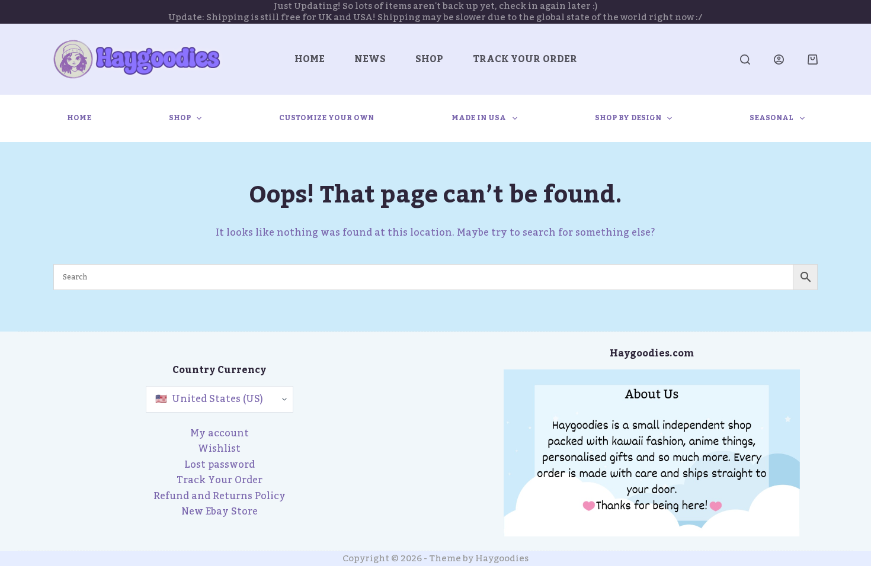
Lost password (219, 464)
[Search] (745, 59)
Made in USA (478, 118)
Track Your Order (525, 59)
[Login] (779, 59)
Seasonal (771, 118)
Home (309, 59)
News (370, 59)
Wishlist (219, 448)
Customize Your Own (326, 118)
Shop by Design (628, 118)
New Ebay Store (219, 511)
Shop (429, 59)
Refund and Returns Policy (219, 496)
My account (219, 433)
